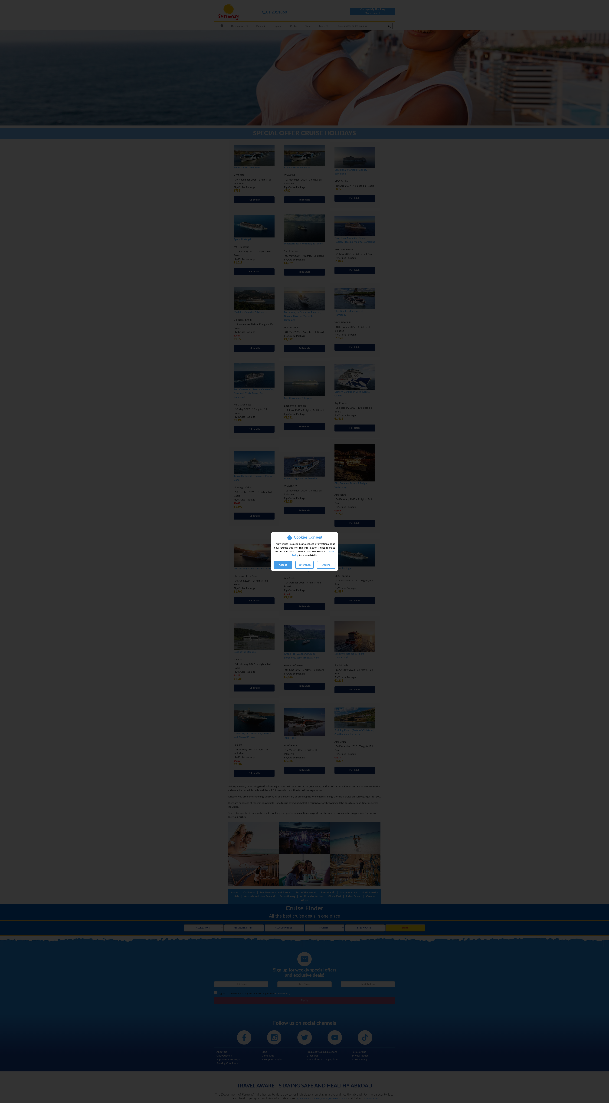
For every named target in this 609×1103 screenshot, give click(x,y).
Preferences (304, 565)
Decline (326, 565)
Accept (283, 565)
